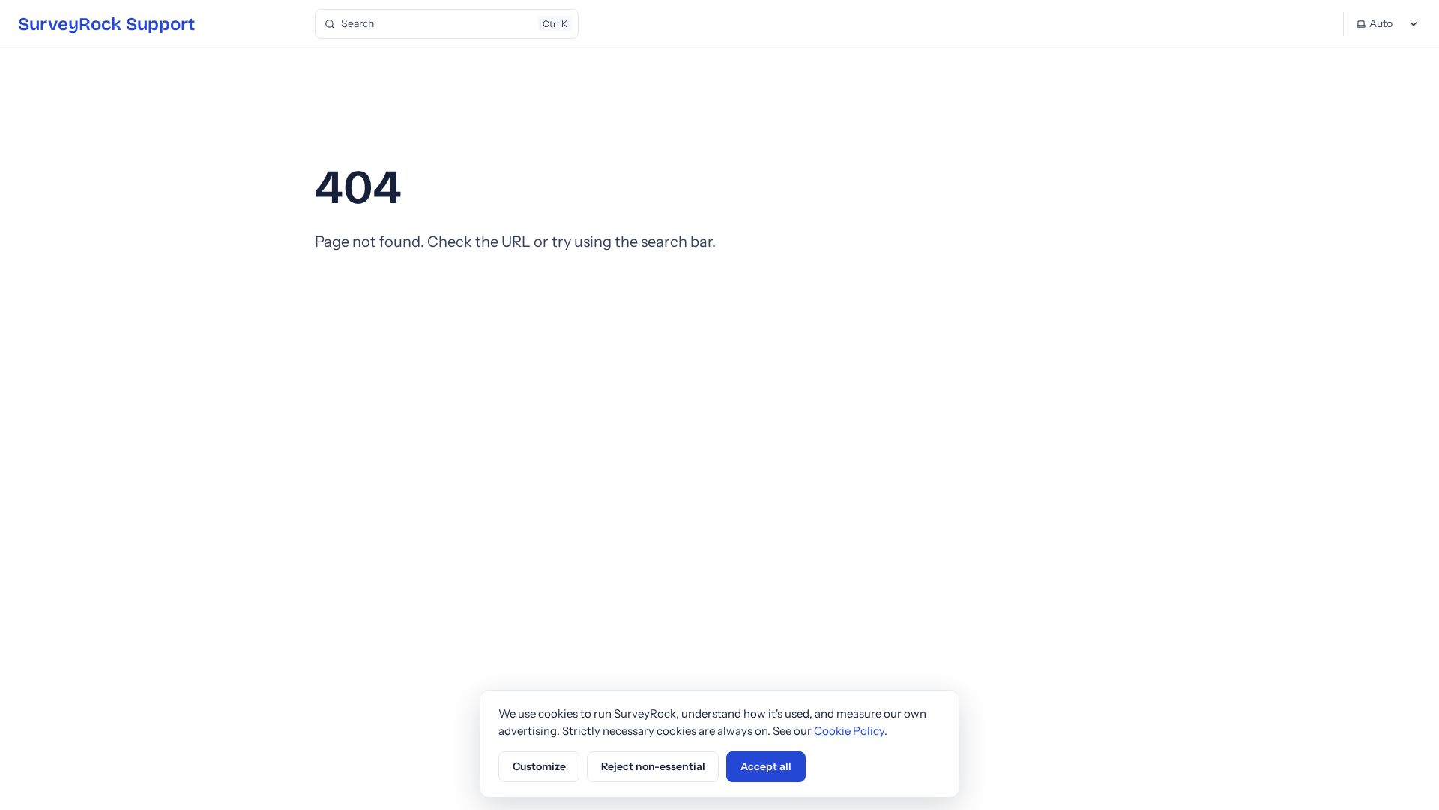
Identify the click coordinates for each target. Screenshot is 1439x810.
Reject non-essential (653, 766)
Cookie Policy (849, 731)
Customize (539, 766)
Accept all (765, 766)
